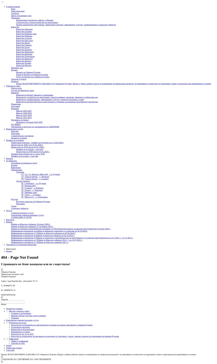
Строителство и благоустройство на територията (37, 22)
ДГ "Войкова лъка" (29, 192)
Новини (9, 158)
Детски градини (23, 181)
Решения (15, 109)
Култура (14, 199)
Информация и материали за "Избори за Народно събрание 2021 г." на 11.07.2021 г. (47, 240)
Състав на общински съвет (22, 90)
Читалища (20, 204)
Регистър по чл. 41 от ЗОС (22, 334)
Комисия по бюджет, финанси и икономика (34, 95)
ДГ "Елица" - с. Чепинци (32, 190)
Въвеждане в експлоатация (22, 329)
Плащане (15, 318)
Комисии (15, 93)
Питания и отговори (20, 120)
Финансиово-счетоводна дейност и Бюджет (34, 20)
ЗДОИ (8, 346)
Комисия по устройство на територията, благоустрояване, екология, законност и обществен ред (57, 97)
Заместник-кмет (18, 11)
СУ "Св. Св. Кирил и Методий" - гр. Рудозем (40, 174)
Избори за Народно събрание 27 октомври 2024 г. (32, 226)
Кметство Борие (23, 43)
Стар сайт (10, 350)
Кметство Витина (23, 61)
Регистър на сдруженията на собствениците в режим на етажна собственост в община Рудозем (51, 325)
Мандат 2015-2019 (24, 115)
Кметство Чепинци (24, 29)
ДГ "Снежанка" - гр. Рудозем (33, 183)
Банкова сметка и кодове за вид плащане (28, 316)
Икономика (16, 168)
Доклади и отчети (18, 79)
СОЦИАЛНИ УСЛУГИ (21, 217)
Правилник (16, 104)
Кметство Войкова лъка (26, 34)
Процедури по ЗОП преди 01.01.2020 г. (28, 147)
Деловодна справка (14, 309)
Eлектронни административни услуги (27, 215)
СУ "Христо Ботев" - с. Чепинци (35, 177)
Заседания (15, 106)
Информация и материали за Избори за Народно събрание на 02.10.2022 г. (43, 236)
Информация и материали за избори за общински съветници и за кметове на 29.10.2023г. (49, 231)
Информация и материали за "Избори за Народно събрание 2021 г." (40, 242)
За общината (11, 161)
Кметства (15, 27)
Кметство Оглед (23, 47)
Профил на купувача (15, 140)
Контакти (10, 220)
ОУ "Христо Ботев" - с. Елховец (35, 179)
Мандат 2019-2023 (24, 113)
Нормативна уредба (14, 129)
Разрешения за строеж (20, 332)
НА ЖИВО (16, 124)
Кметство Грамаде (24, 45)
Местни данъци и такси (19, 311)
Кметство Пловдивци (25, 56)
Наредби (14, 131)
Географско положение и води (24, 163)
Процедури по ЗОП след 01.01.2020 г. (27, 145)
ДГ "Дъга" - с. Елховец (31, 195)
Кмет (13, 9)
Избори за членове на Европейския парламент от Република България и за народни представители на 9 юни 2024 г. (61, 229)
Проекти (14, 81)
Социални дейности (19, 208)
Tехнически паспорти (20, 327)
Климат (14, 165)
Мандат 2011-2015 (24, 118)
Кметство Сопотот (24, 38)
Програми (15, 134)
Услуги (9, 211)
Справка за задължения (21, 313)
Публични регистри (17, 323)
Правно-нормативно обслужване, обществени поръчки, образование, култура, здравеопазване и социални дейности (66, 25)
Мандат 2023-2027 (24, 111)
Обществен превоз (14, 348)
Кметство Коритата (24, 59)
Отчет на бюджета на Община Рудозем (32, 77)
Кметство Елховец (24, 31)
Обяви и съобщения (19, 341)
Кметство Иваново (24, 54)
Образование (16, 170)
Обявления (13, 339)
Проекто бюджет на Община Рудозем (32, 75)
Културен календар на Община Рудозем (33, 202)
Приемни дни (17, 68)
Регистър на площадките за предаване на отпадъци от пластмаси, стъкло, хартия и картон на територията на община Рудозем (65, 336)
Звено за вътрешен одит (21, 16)
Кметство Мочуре (23, 65)
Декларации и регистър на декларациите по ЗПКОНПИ (35, 127)
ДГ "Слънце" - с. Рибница (32, 188)
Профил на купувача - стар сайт (29, 149)
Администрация (13, 7)
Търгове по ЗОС (18, 343)
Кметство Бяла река (24, 41)
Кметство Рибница (24, 36)
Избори (9, 222)
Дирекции (15, 18)
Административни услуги (22, 213)
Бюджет (14, 70)
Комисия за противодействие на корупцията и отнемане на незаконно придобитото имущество (57, 102)
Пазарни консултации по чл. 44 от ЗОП (28, 154)
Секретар (15, 13)
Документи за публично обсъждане (21, 245)
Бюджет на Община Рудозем (28, 72)
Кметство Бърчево (24, 50)
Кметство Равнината (25, 52)
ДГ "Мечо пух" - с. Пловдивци (34, 197)
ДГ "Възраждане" (28, 186)
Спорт (13, 206)
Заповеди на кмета (19, 138)
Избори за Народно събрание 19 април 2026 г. (30, 224)
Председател (16, 88)
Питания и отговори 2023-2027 (29, 122)
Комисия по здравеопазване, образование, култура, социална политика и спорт (50, 99)
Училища (20, 172)
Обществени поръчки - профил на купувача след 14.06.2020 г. (37, 143)
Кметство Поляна (23, 63)
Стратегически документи (22, 136)
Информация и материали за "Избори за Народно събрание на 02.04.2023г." (43, 233)
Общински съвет (13, 86)
